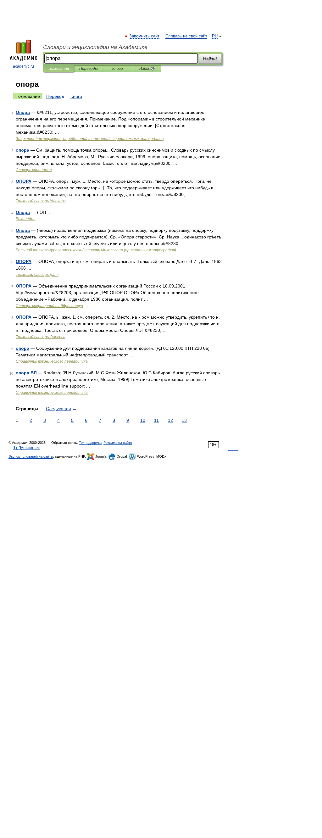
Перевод (55, 96)
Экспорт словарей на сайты (30, 456)
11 (156, 420)
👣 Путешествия (26, 448)
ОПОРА (23, 181)
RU (215, 36)
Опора (23, 112)
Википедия (25, 219)
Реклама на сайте (117, 442)
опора (22, 150)
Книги (117, 68)
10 (142, 420)
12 (170, 420)
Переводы (88, 68)
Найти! (210, 58)
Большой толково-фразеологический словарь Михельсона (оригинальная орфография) (96, 250)
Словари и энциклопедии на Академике (95, 47)
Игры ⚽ (147, 68)
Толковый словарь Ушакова (41, 201)
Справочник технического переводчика (52, 361)
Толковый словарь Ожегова (40, 337)
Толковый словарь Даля (37, 274)
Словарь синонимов (34, 170)
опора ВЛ (26, 372)
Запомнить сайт (144, 36)
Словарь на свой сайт (186, 36)
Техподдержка (90, 442)
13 (184, 420)
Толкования (58, 68)
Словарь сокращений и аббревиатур (49, 306)
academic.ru (23, 66)
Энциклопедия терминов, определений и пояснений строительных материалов (90, 139)
